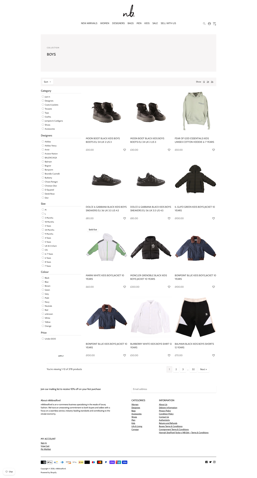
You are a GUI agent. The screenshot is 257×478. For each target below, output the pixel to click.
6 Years (47, 258)
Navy (46, 302)
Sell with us (168, 23)
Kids (146, 23)
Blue (46, 282)
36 (212, 81)
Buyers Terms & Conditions (170, 426)
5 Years (47, 242)
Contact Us (164, 417)
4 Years (47, 238)
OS (46, 250)
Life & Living (136, 426)
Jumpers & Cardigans (54, 120)
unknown (48, 314)
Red (46, 310)
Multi (46, 298)
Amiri (46, 149)
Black (46, 278)
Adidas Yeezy (50, 145)
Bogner (47, 165)
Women (104, 23)
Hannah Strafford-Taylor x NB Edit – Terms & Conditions (184, 432)
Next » (203, 369)
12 (204, 81)
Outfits (48, 116)
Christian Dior (50, 185)
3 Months (48, 217)
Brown (47, 286)
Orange (47, 326)
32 (193, 369)
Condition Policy (166, 413)
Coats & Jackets (51, 104)
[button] (124, 150)
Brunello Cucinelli (52, 173)
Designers (118, 23)
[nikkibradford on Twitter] (210, 461)
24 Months (49, 230)
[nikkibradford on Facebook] (206, 461)
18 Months (49, 222)
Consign (135, 429)
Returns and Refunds (168, 423)
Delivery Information (168, 407)
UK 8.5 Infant (50, 246)
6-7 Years (48, 254)
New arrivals (89, 23)
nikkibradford (60, 468)
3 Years (47, 226)
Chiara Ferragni (51, 181)
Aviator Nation (51, 153)
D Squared (49, 189)
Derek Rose (49, 193)
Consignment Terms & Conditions (174, 429)
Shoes (47, 124)
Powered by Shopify (49, 472)
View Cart (45, 446)
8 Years (47, 262)
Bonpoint (48, 169)
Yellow (47, 322)
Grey (46, 294)
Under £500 (50, 338)
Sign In (44, 443)
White (47, 318)
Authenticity (164, 420)
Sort (46, 81)
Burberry (48, 177)
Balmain (48, 161)
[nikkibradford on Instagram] (214, 461)
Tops (47, 112)
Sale (155, 23)
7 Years (47, 266)
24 (208, 81)
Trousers (48, 108)
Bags (131, 23)
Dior (46, 197)
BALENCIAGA (50, 157)
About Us (163, 404)
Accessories (50, 128)
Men (139, 23)
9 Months (48, 234)
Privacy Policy (165, 410)
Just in (47, 96)
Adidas (47, 141)
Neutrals (48, 306)
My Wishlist (46, 449)
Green (47, 290)
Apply (61, 356)
